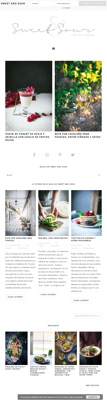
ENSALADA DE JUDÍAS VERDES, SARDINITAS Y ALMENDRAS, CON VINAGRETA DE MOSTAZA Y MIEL (65, 371)
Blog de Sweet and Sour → (87, 315)
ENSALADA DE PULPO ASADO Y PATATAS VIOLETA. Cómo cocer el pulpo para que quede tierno (89, 371)
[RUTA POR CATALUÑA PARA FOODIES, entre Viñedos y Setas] (78, 130)
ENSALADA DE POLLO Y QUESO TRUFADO (15, 368)
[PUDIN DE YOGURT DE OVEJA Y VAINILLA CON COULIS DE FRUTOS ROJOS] (28, 130)
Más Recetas (92, 385)
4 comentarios (22, 248)
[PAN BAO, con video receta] (53, 235)
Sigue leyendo (15, 297)
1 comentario (55, 246)
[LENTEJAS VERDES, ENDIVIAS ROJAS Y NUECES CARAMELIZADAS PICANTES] (41, 364)
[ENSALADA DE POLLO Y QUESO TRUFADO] (16, 364)
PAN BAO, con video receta (53, 238)
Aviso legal (66, 8)
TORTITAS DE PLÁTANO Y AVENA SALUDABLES (83, 239)
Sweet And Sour (53, 26)
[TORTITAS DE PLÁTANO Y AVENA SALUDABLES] (86, 235)
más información (76, 397)
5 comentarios (88, 248)
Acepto (93, 397)
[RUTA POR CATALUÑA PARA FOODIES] (20, 235)
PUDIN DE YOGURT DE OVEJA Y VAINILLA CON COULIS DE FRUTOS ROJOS (27, 137)
